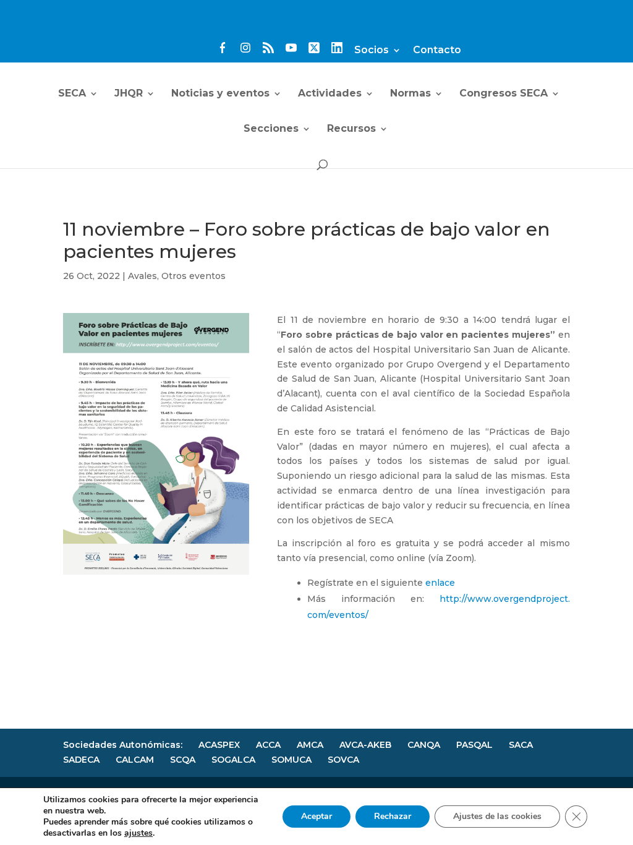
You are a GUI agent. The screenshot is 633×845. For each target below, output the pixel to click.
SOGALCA (233, 759)
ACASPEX (219, 744)
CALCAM (135, 759)
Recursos (351, 129)
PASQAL (474, 744)
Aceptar (316, 816)
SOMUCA (291, 759)
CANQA (423, 744)
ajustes (138, 833)
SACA (521, 744)
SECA (72, 94)
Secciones (271, 129)
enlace (440, 582)
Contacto (437, 50)
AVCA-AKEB (365, 744)
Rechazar (392, 816)
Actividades (330, 94)
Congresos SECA (503, 94)
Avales (142, 275)
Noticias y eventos (220, 94)
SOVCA (343, 759)
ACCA (268, 744)
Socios (371, 50)
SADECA (81, 759)
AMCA (310, 744)
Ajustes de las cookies (497, 816)
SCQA (182, 759)
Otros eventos (193, 275)
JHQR (128, 94)
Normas (410, 94)
